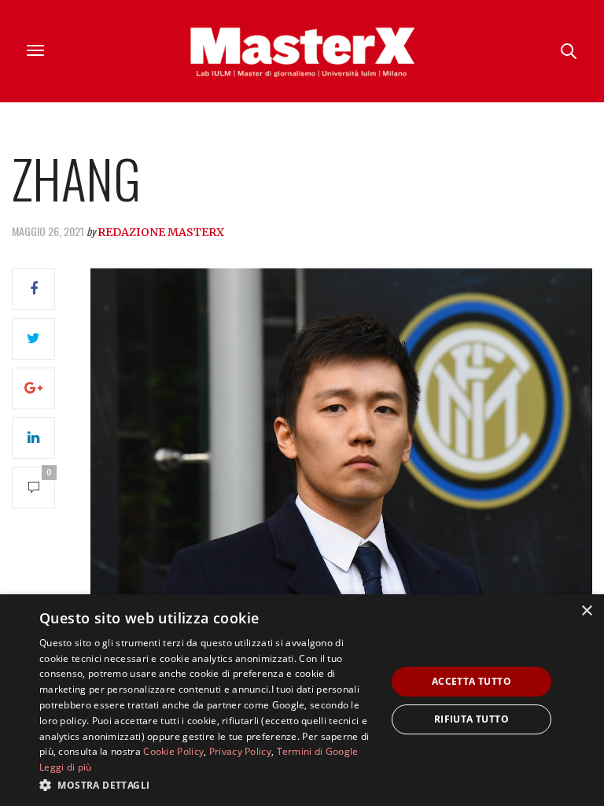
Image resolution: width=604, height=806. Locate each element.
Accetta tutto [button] (471, 681)
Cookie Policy (173, 751)
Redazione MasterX (161, 232)
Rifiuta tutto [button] (471, 719)
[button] (207, 784)
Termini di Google (318, 751)
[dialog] (302, 700)
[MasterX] (302, 51)
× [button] (586, 611)
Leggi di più (65, 767)
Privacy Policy (240, 751)
